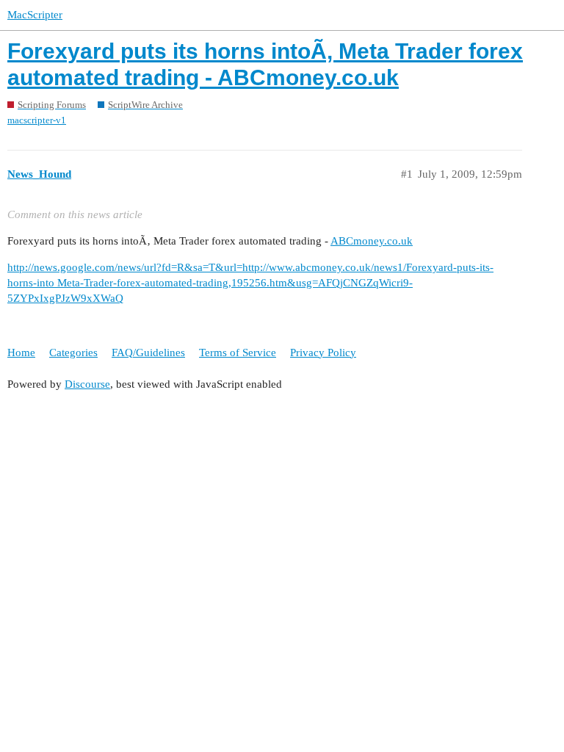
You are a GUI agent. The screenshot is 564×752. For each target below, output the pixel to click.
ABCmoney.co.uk (371, 241)
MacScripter (34, 15)
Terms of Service (237, 352)
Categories (73, 352)
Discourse (87, 384)
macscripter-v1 (36, 120)
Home (21, 352)
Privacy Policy (323, 352)
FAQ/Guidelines (148, 352)
